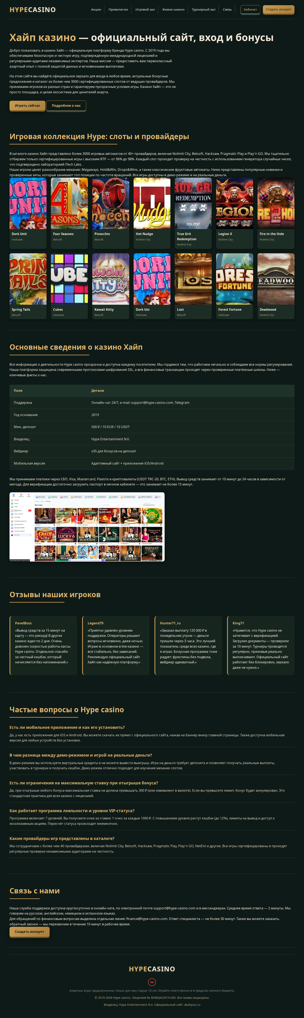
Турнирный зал (203, 9)
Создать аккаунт (278, 9)
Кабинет (250, 9)
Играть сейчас (27, 105)
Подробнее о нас (66, 105)
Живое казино (173, 9)
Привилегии (118, 9)
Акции (96, 9)
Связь (227, 9)
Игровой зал (145, 9)
